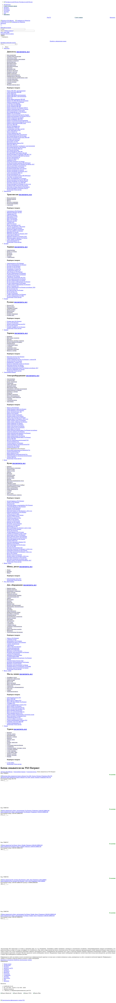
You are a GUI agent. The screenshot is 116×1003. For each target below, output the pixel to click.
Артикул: (25, 882)
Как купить (7, 978)
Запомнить (5, 37)
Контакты (112, 17)
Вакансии (6, 972)
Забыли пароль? (9, 30)
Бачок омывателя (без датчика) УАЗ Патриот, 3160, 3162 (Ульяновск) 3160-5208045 (23, 881)
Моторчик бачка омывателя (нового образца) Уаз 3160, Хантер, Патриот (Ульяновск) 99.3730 (26, 777)
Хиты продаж (17, 189)
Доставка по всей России (26, 2)
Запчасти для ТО (8, 968)
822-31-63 (5, 22)
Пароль (3, 30)
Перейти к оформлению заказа (58, 41)
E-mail (2, 29)
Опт (5, 13)
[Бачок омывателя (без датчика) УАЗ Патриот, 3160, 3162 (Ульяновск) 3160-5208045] (23, 879)
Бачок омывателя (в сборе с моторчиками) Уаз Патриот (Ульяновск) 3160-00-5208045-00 (24, 812)
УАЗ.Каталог (7, 4)
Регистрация (7, 27)
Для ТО (49, 17)
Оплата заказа (7, 964)
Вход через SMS (5, 32)
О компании (7, 975)
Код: (2, 773)
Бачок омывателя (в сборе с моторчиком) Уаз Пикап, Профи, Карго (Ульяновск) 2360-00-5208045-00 (28, 915)
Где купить (7, 10)
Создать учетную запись (7, 33)
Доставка (6, 11)
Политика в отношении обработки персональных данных (16, 960)
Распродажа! (10, 189)
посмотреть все (23, 52)
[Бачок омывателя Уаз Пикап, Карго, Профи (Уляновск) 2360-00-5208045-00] (21, 845)
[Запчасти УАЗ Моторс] (7, 20)
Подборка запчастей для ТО (8, 42)
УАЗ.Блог (6, 7)
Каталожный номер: (6, 779)
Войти (2, 27)
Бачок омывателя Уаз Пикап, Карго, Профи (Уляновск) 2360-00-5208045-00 (21, 846)
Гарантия (6, 969)
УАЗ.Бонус (7, 9)
